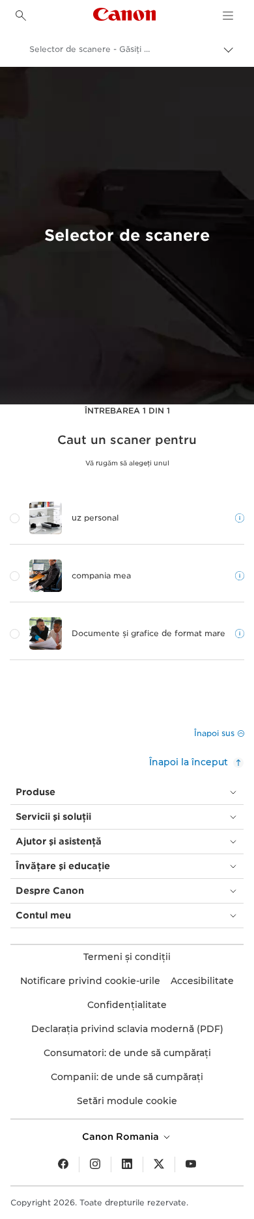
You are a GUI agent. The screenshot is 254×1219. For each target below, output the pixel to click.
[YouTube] (190, 1164)
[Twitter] (158, 1164)
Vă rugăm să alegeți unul (127, 463)
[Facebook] (63, 1164)
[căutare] (20, 15)
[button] (219, 733)
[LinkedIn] (127, 1164)
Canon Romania (122, 1136)
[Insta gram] (95, 1164)
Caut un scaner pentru (127, 440)
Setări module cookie (127, 1101)
